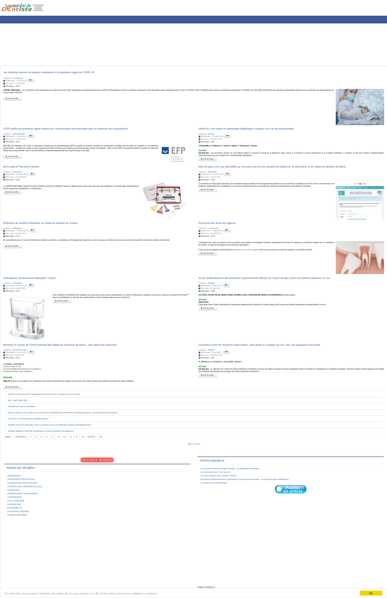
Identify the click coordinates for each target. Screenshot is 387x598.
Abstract (211, 136)
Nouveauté (17, 175)
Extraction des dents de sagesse (220, 226)
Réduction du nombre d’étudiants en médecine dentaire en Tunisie (47, 226)
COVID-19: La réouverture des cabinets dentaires (32, 430)
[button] (30, 81)
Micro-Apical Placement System (24, 169)
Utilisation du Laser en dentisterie (24, 417)
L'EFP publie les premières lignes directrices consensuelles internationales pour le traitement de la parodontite (77, 130)
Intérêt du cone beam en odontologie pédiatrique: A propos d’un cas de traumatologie (255, 130)
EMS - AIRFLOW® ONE (19, 411)
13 (68, 448)
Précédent (22, 448)
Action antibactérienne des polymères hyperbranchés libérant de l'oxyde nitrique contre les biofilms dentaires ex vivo (276, 283)
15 (81, 448)
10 (49, 448)
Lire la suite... (13, 100)
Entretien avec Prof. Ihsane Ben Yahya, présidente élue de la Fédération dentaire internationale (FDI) (56, 436)
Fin (107, 448)
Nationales (212, 175)
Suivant (97, 448)
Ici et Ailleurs (18, 79)
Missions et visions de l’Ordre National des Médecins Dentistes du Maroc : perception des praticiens (70, 351)
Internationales (19, 136)
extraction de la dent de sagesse (254, 255)
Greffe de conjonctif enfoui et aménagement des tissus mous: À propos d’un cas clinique (50, 405)
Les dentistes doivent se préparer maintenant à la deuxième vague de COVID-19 (57, 73)
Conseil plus (213, 232)
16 (87, 448)
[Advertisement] (91, 44)
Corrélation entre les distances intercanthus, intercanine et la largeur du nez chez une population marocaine (270, 351)
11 (56, 448)
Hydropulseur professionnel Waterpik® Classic (34, 283)
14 (75, 448)
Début (8, 448)
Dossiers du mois (20, 356)
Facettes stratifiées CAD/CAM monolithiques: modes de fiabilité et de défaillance (46, 442)
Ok (371, 593)
